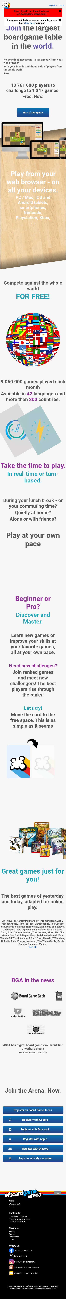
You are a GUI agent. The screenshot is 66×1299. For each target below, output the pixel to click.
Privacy (44, 1289)
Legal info (54, 1286)
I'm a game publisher (18, 1216)
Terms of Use (17, 1289)
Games (12, 1234)
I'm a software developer (19, 1219)
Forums (12, 1239)
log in (62, 5)
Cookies (52, 1289)
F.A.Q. (11, 1206)
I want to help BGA (17, 1222)
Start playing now (33, 112)
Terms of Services (32, 1289)
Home (11, 1231)
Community (14, 1237)
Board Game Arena (16, 1286)
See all (32, 947)
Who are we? (14, 1204)
